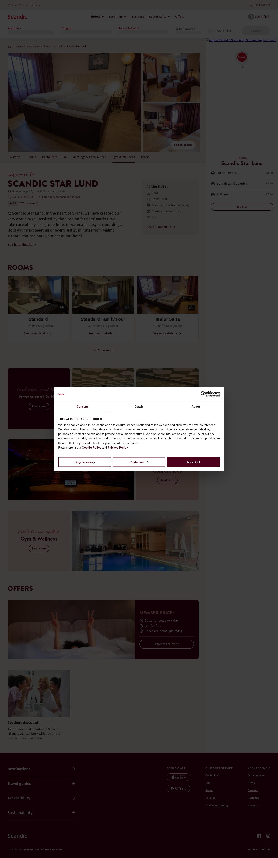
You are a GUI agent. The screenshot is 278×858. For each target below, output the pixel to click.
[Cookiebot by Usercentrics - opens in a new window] (203, 394)
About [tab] (196, 406)
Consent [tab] (82, 406)
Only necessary (85, 461)
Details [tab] (139, 406)
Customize (137, 461)
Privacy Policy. (118, 447)
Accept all (193, 461)
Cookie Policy (91, 447)
